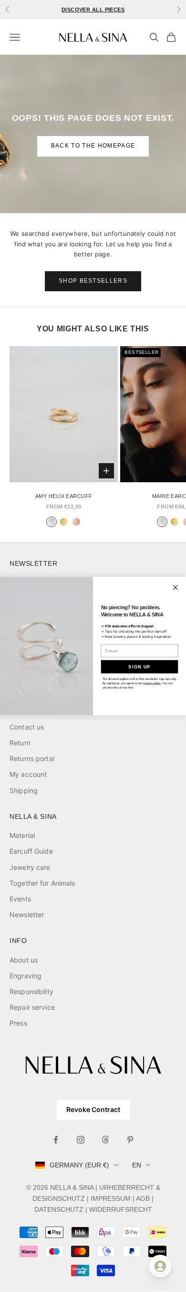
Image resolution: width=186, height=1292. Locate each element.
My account (28, 774)
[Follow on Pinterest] (130, 1139)
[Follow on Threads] (105, 1139)
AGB (143, 1198)
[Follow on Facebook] (56, 1139)
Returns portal (32, 758)
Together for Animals (42, 883)
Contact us (27, 727)
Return (20, 743)
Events (20, 899)
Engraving (25, 976)
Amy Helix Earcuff (63, 496)
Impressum (111, 1198)
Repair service (32, 1007)
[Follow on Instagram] (80, 1139)
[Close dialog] (175, 587)
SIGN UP (139, 666)
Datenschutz (58, 1209)
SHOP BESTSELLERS (93, 280)
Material (22, 835)
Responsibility (31, 991)
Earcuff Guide (31, 851)
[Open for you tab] (160, 1266)
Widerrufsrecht (120, 1209)
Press (18, 1023)
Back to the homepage (93, 145)
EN (136, 1165)
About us (24, 960)
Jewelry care (30, 867)
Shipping (24, 790)
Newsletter (27, 915)
